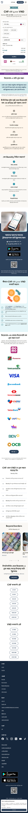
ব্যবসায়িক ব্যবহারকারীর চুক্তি (6, 748)
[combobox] (22, 40)
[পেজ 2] (12, 560)
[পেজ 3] (14, 560)
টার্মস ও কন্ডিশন (22, 95)
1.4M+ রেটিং (15, 244)
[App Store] (14, 254)
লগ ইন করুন (13, 2)
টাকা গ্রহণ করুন (4, 682)
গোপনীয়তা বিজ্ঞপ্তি (5, 751)
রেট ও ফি (3, 701)
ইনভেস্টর (3, 670)
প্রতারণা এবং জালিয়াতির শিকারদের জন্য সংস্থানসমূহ (10, 707)
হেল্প (2, 729)
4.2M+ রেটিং (14, 242)
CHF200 (6, 30)
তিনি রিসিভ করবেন (5, 37)
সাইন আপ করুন (20, 2)
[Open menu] (25, 2)
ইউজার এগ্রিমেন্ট (4, 744)
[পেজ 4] (15, 560)
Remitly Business (5, 685)
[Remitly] (2, 2)
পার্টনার (3, 710)
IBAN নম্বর (4, 713)
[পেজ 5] (17, 560)
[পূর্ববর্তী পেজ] (9, 561)
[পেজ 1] (11, 560)
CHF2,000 (13, 30)
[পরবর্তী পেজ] (18, 561)
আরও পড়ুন (4, 555)
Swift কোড (4, 704)
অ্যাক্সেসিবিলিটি (4, 763)
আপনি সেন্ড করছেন (6, 21)
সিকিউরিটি (3, 760)
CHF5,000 (6, 33)
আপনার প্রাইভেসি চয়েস (5, 754)
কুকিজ (3, 766)
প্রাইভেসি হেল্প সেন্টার (5, 757)
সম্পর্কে (3, 667)
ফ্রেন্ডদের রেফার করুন (5, 720)
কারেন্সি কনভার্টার (4, 716)
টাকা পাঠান (3, 679)
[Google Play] (14, 249)
